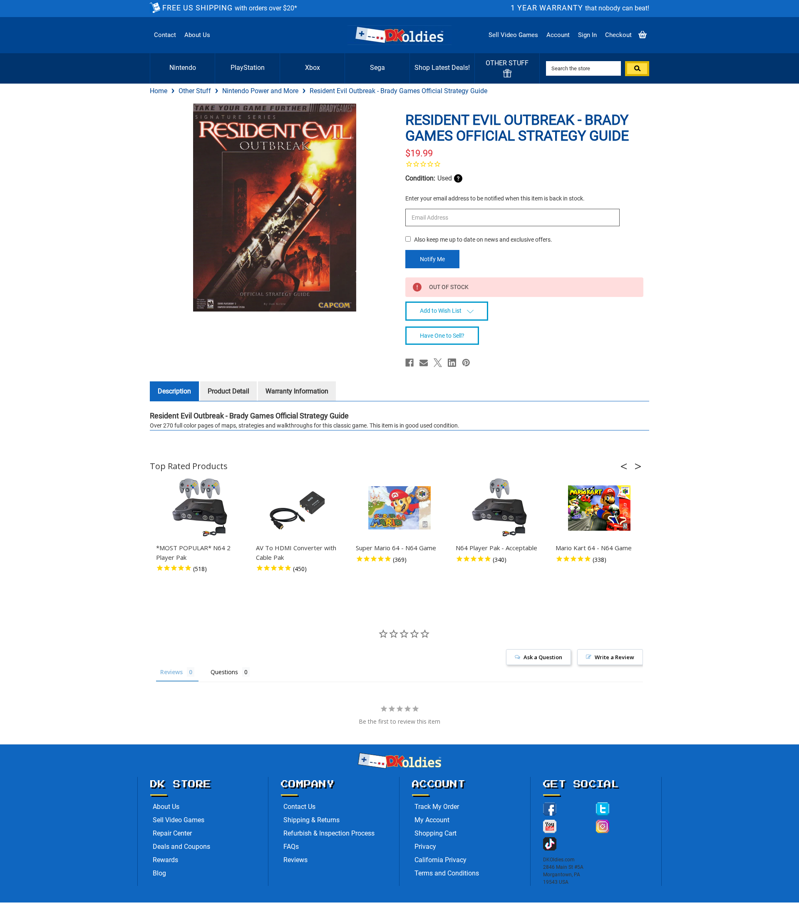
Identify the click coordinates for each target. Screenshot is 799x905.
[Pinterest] (466, 362)
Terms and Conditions (446, 873)
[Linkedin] (452, 362)
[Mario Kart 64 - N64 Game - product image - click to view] (599, 508)
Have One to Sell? (442, 335)
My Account (431, 820)
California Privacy (440, 860)
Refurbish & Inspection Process (329, 833)
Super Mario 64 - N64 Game (396, 548)
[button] (626, 466)
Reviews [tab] (171, 672)
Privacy (425, 847)
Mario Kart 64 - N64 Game (594, 548)
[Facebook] (409, 362)
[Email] (423, 362)
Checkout (618, 35)
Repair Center (172, 833)
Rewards (165, 860)
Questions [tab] (224, 672)
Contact (165, 35)
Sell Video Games (513, 35)
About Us (197, 35)
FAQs (291, 847)
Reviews (295, 860)
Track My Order (436, 807)
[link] (524, 164)
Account (558, 35)
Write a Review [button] (614, 657)
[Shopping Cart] (642, 35)
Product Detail (228, 391)
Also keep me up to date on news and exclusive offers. (483, 239)
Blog (159, 873)
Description (174, 391)
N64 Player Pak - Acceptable (496, 548)
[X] (438, 362)
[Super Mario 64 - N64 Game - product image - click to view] (399, 508)
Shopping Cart (435, 833)
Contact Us (299, 807)
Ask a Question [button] (543, 657)
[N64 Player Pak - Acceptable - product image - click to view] (499, 508)
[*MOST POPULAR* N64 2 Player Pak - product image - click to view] (200, 508)
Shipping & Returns (311, 820)
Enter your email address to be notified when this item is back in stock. (495, 198)
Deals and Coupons (181, 847)
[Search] (637, 68)
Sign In (587, 35)
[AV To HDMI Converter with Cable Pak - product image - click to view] (300, 508)
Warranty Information (297, 391)
